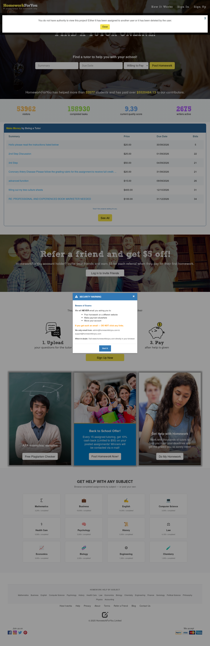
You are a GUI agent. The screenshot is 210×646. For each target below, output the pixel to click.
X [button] (205, 18)
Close (105, 27)
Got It (105, 348)
